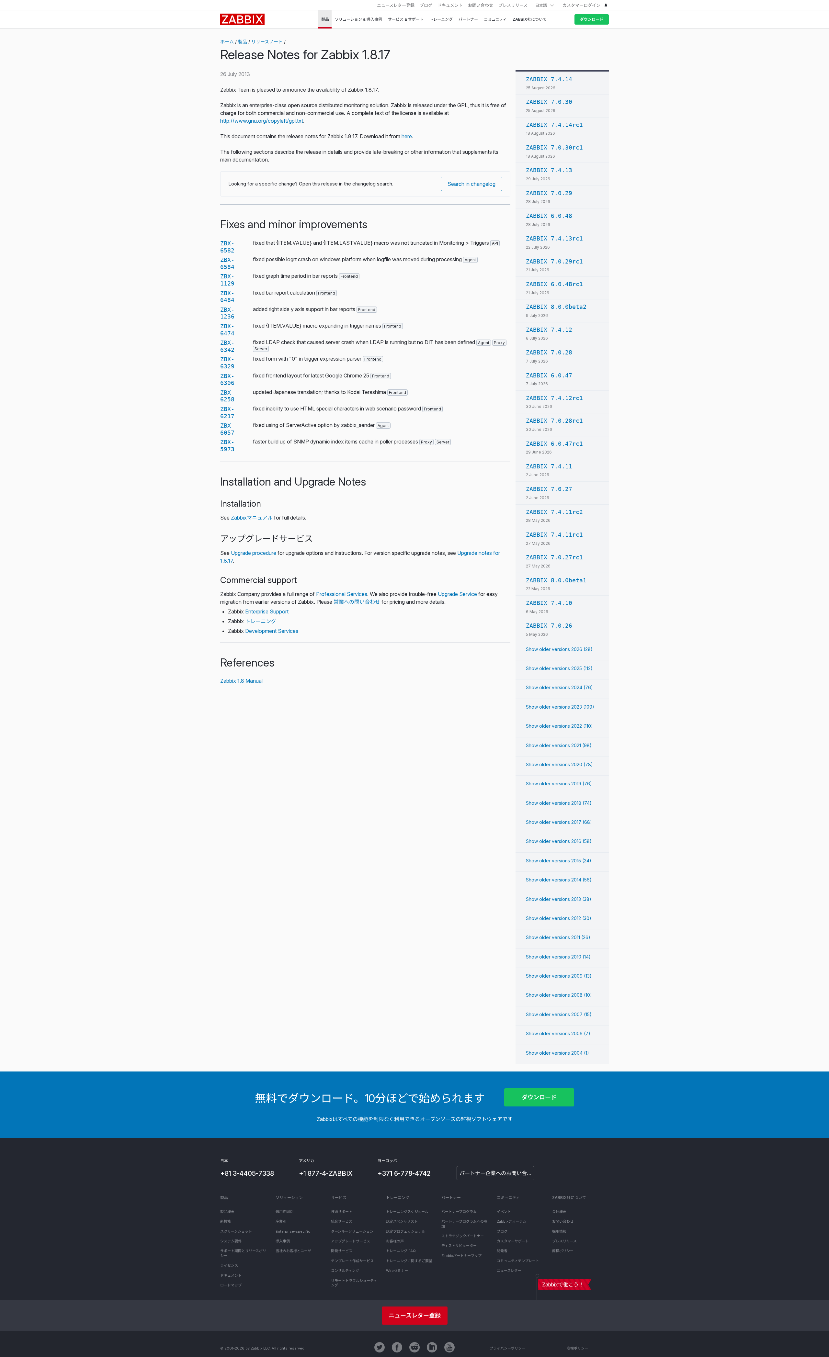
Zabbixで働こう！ (563, 1284)
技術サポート (341, 1211)
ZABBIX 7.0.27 (549, 489)
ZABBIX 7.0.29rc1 (554, 261)
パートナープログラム (459, 1211)
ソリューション (289, 1197)
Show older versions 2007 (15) (559, 1014)
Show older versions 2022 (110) (559, 726)
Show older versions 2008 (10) (559, 995)
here (407, 136)
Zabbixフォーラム (511, 1221)
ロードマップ (231, 1285)
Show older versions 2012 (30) (558, 918)
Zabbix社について (569, 1197)
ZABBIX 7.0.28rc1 (554, 420)
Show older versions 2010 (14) (558, 956)
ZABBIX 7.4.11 (549, 466)
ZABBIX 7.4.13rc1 (554, 238)
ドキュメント (450, 5)
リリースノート (267, 41)
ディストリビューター (459, 1245)
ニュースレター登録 (395, 5)
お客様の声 (395, 1241)
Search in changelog (471, 184)
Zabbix (242, 19)
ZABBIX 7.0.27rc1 (554, 557)
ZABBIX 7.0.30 (549, 101)
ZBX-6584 (227, 263)
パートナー (451, 1197)
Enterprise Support (267, 611)
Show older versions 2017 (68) (559, 822)
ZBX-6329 (227, 363)
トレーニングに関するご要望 (409, 1261)
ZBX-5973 (227, 446)
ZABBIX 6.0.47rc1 (554, 443)
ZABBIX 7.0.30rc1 (554, 147)
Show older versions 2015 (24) (558, 860)
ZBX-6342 (227, 346)
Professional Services (341, 594)
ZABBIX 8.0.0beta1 (556, 580)
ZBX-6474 (227, 330)
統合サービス (341, 1221)
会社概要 (559, 1211)
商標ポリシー (562, 1251)
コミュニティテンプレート (518, 1261)
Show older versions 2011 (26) (558, 937)
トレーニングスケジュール (407, 1211)
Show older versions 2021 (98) (559, 745)
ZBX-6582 (227, 247)
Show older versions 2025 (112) (559, 668)
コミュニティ (508, 1197)
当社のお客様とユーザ (293, 1251)
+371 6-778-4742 (404, 1173)
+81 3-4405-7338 (247, 1173)
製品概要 (227, 1211)
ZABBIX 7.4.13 (549, 170)
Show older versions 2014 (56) (559, 879)
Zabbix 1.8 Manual (241, 681)
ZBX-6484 (227, 297)
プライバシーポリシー (507, 1348)
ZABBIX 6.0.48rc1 (554, 284)
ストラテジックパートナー (462, 1236)
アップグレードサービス (350, 1241)
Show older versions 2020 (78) (559, 764)
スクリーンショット (236, 1231)
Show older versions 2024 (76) (559, 687)
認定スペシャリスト (402, 1221)
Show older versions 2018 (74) (559, 803)
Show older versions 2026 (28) (559, 649)
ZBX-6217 (227, 413)
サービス (338, 1197)
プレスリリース (513, 5)
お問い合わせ (480, 5)
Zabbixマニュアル (252, 517)
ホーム (227, 41)
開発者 (502, 1251)
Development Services (271, 631)
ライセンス (229, 1265)
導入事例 (283, 1241)
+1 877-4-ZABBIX (326, 1173)
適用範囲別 (284, 1211)
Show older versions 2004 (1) (557, 1053)
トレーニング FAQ (401, 1251)
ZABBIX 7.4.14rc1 (554, 124)
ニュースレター (509, 1270)
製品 (242, 41)
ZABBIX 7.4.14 (549, 79)
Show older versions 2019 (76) (559, 783)
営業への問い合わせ (357, 602)
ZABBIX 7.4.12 (549, 329)
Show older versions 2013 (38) (558, 899)
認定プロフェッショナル (405, 1231)
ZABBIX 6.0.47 (549, 375)
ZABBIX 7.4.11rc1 (554, 534)
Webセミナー (397, 1270)
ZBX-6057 (227, 429)
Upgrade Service (457, 594)
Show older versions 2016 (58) (559, 841)
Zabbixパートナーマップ (461, 1255)
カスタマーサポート (513, 1241)
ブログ (426, 5)
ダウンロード (591, 19)
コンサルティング (345, 1270)
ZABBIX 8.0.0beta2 (556, 306)
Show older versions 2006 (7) (558, 1033)
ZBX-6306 (227, 380)
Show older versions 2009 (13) (559, 976)
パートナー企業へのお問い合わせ (497, 1173)
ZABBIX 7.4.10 (549, 603)
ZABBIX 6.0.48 (549, 215)
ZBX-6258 (227, 396)
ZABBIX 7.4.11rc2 (554, 512)
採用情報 (559, 1231)
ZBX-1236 (227, 313)
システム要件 (231, 1241)
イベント (504, 1211)
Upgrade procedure (253, 553)
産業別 (281, 1221)
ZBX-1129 (227, 280)
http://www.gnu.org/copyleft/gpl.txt (261, 121)
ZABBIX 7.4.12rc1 (554, 398)
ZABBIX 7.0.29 (549, 193)
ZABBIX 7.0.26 (549, 625)
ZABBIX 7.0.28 (549, 352)
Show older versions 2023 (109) (560, 707)
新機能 (225, 1221)
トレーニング (260, 621)
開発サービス (341, 1251)
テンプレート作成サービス (352, 1261)
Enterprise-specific (293, 1231)
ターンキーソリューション (352, 1231)
